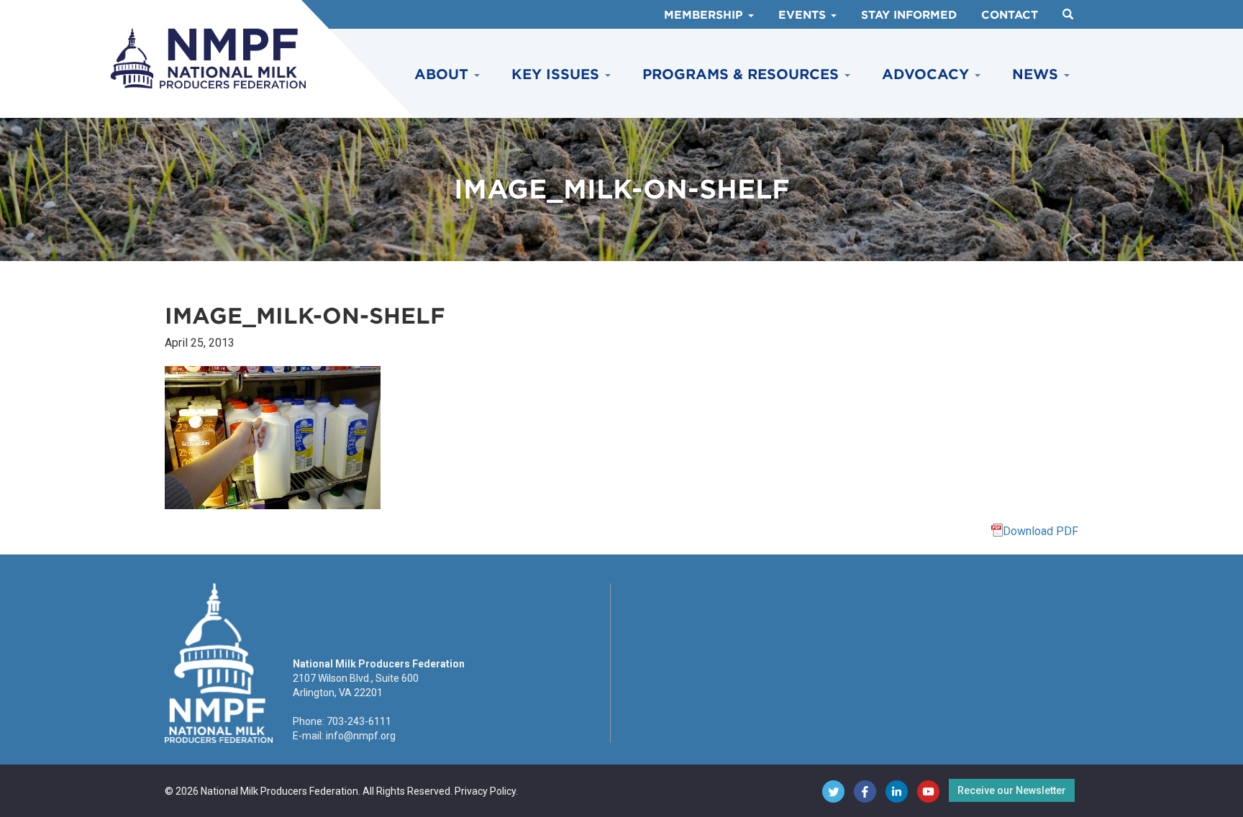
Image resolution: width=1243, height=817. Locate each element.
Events (803, 15)
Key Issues (557, 74)
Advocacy (927, 74)
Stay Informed (909, 15)
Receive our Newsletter (1011, 790)
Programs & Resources (742, 74)
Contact (1009, 15)
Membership (705, 15)
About (443, 74)
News (1037, 74)
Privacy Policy (485, 791)
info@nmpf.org (361, 735)
